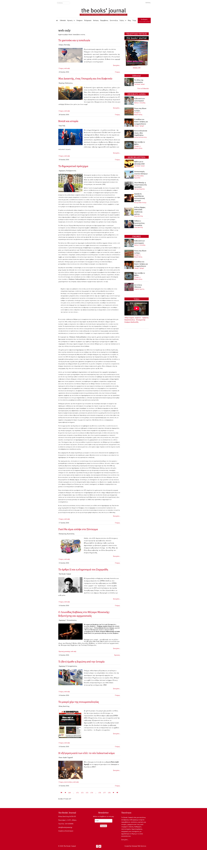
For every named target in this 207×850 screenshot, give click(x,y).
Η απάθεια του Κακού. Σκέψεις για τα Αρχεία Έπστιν (141, 121)
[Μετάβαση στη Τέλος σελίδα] (117, 793)
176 (99, 793)
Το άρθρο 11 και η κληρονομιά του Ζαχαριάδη (83, 569)
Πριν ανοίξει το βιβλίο (139, 143)
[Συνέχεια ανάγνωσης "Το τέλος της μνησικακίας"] (129, 82)
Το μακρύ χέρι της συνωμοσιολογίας (78, 701)
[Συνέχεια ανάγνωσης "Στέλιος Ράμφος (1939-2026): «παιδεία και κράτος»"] (129, 211)
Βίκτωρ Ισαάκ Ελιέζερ (140, 202)
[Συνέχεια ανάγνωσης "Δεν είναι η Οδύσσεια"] (129, 287)
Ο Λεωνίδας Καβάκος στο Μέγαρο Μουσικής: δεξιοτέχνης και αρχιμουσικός (84, 613)
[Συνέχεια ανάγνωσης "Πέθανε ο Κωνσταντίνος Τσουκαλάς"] (129, 224)
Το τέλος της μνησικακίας (138, 81)
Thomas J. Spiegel (139, 126)
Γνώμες (61, 68)
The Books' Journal (139, 84)
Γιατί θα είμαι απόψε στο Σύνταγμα (78, 529)
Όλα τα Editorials (143, 88)
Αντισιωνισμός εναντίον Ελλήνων (141, 172)
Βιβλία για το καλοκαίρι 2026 (139, 162)
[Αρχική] (58, 20)
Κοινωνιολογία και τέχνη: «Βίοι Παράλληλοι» (140, 132)
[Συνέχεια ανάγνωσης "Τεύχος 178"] (136, 51)
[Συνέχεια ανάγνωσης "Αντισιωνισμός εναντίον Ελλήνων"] (129, 174)
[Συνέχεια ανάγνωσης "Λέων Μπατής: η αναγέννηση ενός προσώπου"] (129, 185)
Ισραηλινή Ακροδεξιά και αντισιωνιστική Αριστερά (139, 197)
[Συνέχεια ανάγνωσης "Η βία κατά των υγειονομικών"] (129, 100)
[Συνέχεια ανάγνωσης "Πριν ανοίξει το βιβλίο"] (129, 145)
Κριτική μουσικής (64, 651)
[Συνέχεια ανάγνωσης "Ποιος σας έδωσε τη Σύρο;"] (129, 111)
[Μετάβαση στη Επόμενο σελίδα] (113, 793)
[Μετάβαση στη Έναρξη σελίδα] (61, 793)
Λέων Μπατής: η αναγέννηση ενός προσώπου (140, 184)
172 (82, 793)
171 (77, 793)
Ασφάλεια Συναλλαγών (65, 831)
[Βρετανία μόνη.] (70, 55)
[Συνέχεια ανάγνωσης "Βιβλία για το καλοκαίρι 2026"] (129, 163)
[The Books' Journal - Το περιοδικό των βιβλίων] (103, 11)
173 (87, 793)
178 (109, 793)
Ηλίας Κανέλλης (138, 216)
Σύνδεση (148, 2)
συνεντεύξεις (68, 782)
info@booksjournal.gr (65, 827)
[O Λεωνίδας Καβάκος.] (70, 631)
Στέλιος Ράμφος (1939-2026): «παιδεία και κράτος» (139, 210)
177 (104, 793)
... (73, 793)
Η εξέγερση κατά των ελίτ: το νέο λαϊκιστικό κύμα (86, 753)
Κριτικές (117, 655)
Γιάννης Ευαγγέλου (139, 189)
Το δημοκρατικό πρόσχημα (73, 166)
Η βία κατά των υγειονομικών (139, 99)
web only (67, 68)
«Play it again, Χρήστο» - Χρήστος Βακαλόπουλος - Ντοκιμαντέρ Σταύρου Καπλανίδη (136, 319)
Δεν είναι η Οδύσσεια (138, 286)
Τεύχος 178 (136, 67)
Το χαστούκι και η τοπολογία (74, 40)
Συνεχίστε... (116, 65)
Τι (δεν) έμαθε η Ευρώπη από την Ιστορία (81, 661)
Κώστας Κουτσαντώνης (140, 137)
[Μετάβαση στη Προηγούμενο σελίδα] (65, 793)
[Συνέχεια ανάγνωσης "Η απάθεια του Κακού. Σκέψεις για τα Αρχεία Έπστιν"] (129, 122)
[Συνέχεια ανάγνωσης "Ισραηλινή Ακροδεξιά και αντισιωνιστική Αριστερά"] (129, 198)
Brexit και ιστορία (68, 121)
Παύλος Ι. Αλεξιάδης (139, 102)
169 (69, 793)
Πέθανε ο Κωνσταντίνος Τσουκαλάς (139, 223)
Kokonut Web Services (139, 846)
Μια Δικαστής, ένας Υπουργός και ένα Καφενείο (85, 78)
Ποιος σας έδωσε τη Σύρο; (140, 109)
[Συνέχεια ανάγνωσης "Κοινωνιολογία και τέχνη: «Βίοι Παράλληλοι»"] (129, 134)
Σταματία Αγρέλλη (139, 289)
